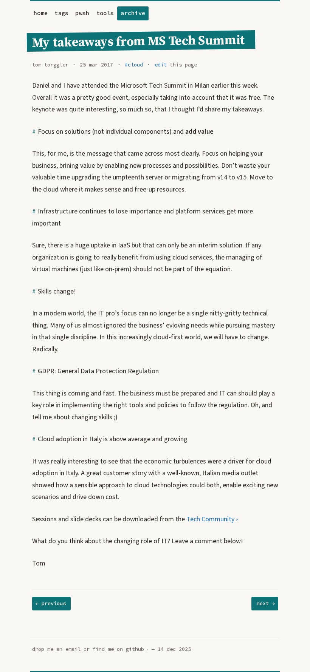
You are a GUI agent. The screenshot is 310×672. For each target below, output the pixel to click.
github (135, 649)
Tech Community (210, 519)
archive (133, 13)
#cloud (134, 65)
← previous (51, 603)
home (41, 13)
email (73, 649)
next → (266, 603)
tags (61, 13)
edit (161, 65)
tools (105, 13)
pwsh (82, 13)
